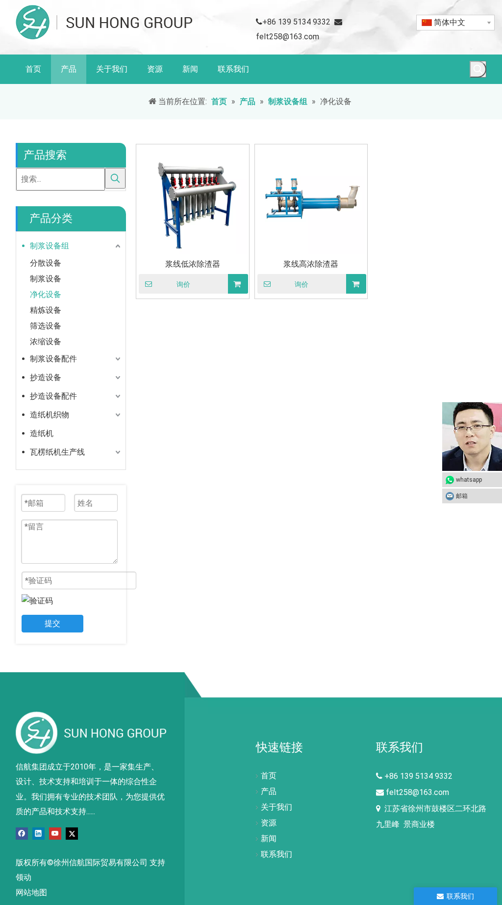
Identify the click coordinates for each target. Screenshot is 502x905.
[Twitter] (72, 832)
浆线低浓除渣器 (192, 264)
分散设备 (45, 263)
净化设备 (45, 294)
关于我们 (276, 807)
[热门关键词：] (478, 69)
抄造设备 (45, 377)
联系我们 (276, 854)
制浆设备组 (49, 245)
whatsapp (469, 479)
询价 (183, 284)
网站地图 (31, 892)
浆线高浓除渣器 (310, 264)
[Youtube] (55, 832)
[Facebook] (22, 832)
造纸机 (41, 433)
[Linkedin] (38, 832)
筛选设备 (45, 325)
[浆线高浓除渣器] (311, 200)
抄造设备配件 (53, 396)
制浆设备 (45, 278)
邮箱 (462, 496)
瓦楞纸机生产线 (57, 452)
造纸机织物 (49, 414)
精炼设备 (45, 310)
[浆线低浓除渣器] (193, 200)
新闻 (268, 838)
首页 (268, 775)
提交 (52, 623)
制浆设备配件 (53, 358)
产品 (268, 791)
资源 (268, 822)
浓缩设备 (45, 341)
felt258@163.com (287, 36)
